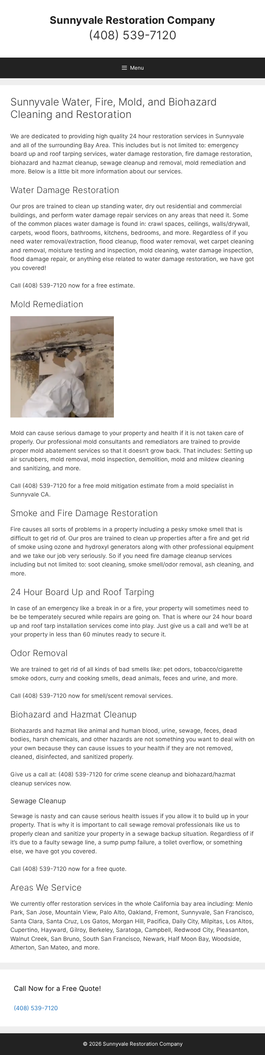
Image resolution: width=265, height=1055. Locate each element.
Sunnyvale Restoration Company (132, 20)
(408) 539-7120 (132, 35)
